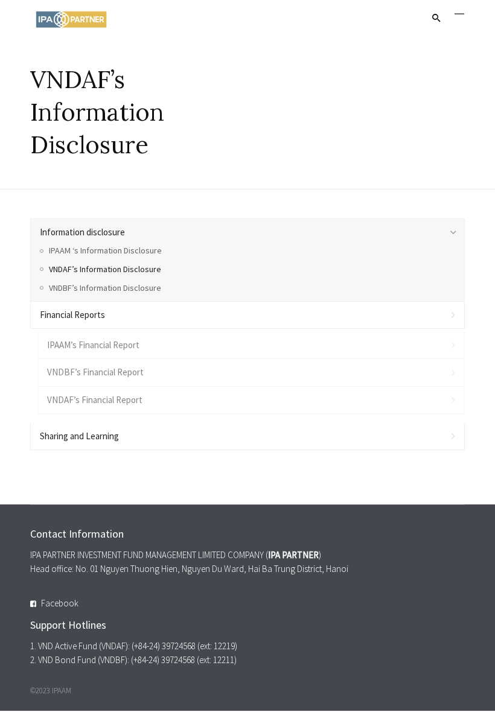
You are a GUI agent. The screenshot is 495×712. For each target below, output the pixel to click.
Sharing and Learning (79, 436)
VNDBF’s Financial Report (95, 372)
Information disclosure (82, 232)
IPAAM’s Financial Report (93, 345)
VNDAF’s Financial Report (94, 399)
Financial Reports (72, 314)
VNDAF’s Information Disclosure (105, 269)
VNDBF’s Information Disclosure (105, 287)
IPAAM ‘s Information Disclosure (105, 250)
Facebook (59, 603)
